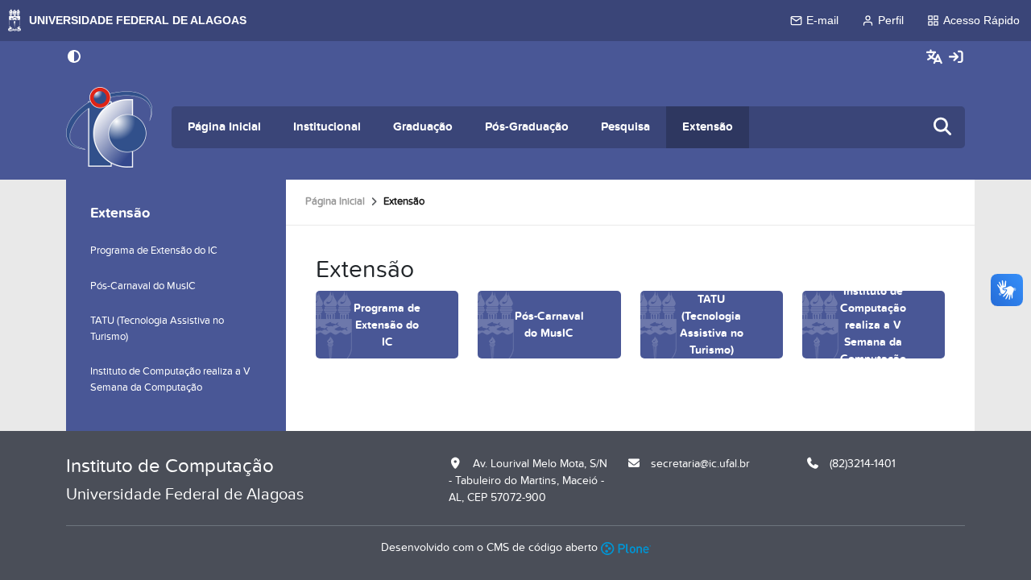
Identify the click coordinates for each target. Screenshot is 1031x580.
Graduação (423, 127)
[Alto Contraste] (74, 58)
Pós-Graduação (527, 127)
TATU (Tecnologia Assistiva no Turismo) (157, 328)
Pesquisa (625, 127)
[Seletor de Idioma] (936, 57)
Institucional (327, 127)
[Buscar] (943, 128)
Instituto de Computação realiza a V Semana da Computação (170, 379)
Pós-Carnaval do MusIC (143, 286)
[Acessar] (956, 57)
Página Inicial (224, 127)
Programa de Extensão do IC (153, 250)
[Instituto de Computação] (109, 127)
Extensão (707, 127)
